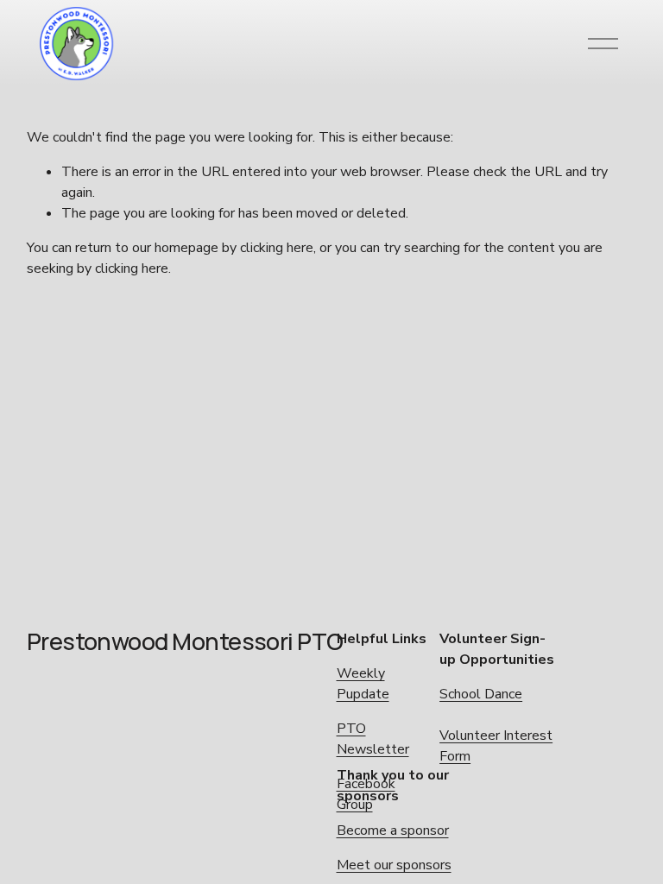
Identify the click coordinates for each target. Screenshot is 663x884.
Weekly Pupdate (363, 684)
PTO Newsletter (373, 739)
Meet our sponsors (394, 865)
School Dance (480, 694)
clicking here (276, 247)
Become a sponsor (393, 830)
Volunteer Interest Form (495, 746)
